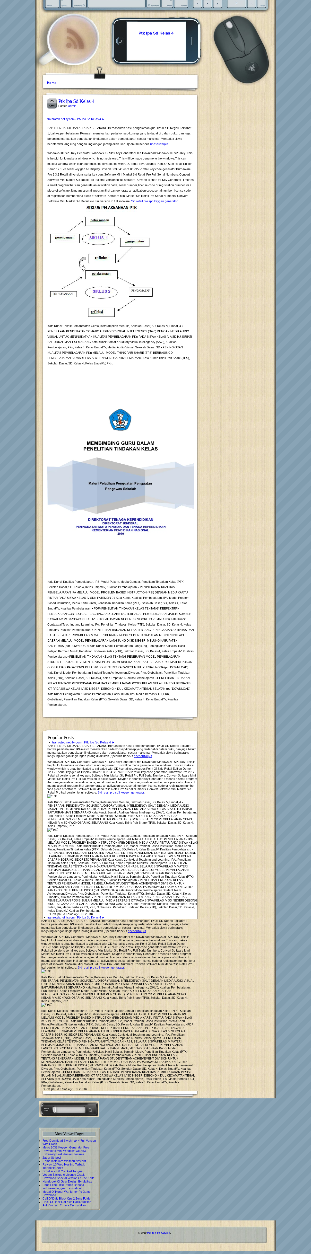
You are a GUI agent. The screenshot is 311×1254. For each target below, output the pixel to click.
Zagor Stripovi (52, 1157)
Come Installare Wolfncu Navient (64, 1161)
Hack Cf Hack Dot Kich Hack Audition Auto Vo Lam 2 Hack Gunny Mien (67, 1203)
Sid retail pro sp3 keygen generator (154, 201)
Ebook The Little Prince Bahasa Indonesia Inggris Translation (63, 1186)
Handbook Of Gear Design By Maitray (67, 1181)
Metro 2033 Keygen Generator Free (66, 1147)
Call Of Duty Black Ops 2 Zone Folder (67, 1198)
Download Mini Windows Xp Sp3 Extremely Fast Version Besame (64, 1152)
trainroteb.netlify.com (61, 119)
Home (51, 83)
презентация (159, 144)
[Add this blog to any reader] (75, 50)
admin (72, 106)
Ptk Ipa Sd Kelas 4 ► (91, 119)
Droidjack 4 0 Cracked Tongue (63, 1171)
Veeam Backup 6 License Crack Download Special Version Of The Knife (69, 1176)
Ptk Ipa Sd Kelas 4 (155, 33)
